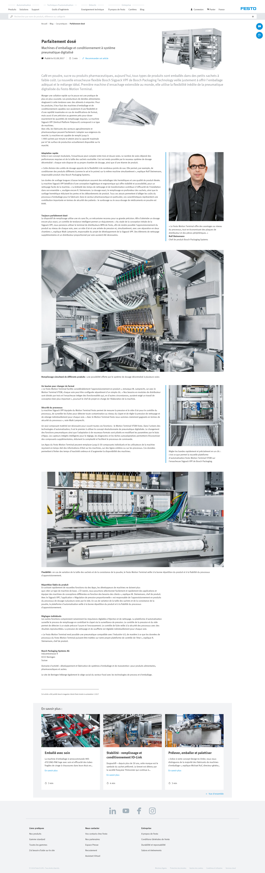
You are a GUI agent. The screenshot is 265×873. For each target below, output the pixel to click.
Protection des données (178, 868)
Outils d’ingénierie (60, 9)
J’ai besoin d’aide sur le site (42, 850)
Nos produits (35, 833)
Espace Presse (91, 844)
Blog (142, 9)
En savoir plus (51, 770)
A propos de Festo (149, 833)
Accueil (44, 23)
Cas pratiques (61, 23)
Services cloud (231, 868)
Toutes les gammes (38, 844)
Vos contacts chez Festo (96, 833)
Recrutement (91, 850)
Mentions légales (161, 868)
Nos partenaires (92, 839)
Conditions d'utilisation (214, 868)
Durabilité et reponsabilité (153, 844)
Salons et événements (151, 850)
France (222, 9)
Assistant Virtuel (92, 855)
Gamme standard (37, 839)
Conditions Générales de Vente (155, 839)
